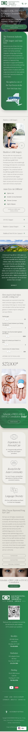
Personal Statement (14, 564)
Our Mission (14, 555)
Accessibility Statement (19, 720)
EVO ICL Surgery (19, 697)
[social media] (11, 687)
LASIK (10, 697)
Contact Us (21, 699)
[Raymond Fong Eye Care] (14, 601)
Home (6, 697)
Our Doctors (14, 560)
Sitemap (9, 722)
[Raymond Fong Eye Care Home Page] (10, 3)
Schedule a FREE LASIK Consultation (14, 210)
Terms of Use (10, 720)
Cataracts (6, 699)
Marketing (13, 727)
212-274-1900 (14, 663)
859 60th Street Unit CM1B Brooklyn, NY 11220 (14, 641)
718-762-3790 (14, 680)
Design (8, 727)
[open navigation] (26, 4)
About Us (14, 699)
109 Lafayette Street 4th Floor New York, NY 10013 (14, 658)
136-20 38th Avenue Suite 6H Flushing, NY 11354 (14, 675)
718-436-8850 (14, 646)
